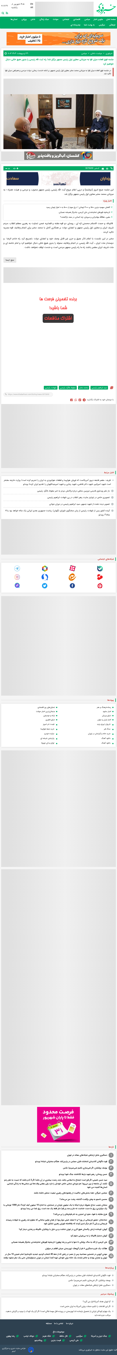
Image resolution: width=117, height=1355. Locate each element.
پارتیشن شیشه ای (47, 738)
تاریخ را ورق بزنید (103, 724)
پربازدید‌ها (109, 1268)
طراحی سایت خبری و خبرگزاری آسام (14, 1350)
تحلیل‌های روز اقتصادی (46, 707)
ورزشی (24, 19)
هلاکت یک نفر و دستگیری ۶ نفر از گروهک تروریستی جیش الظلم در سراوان (76, 1248)
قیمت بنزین (56, 1340)
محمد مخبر (83, 387)
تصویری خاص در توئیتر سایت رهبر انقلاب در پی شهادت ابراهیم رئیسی (78, 497)
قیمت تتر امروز (48, 724)
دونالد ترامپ (28, 1336)
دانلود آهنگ (105, 738)
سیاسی (87, 19)
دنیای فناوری (50, 719)
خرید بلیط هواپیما (47, 728)
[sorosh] (45, 580)
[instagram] (17, 580)
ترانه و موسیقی (49, 715)
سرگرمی (102, 24)
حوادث (56, 19)
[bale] (100, 571)
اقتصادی (77, 19)
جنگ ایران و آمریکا (99, 1336)
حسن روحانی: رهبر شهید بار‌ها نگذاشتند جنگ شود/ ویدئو (83, 1174)
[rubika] (45, 571)
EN (31, 4)
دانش (33, 19)
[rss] (6, 13)
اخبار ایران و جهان (104, 719)
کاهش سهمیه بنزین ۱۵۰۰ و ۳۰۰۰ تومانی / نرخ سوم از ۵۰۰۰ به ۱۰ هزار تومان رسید (78, 207)
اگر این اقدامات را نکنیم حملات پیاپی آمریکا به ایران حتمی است (85, 1306)
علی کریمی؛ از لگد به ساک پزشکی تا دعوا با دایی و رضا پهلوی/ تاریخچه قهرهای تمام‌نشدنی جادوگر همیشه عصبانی (59, 1242)
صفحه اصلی (111, 19)
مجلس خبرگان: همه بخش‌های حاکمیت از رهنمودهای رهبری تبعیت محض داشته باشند (70, 1192)
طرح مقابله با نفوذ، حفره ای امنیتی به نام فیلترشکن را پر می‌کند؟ (80, 1214)
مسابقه (49, 1323)
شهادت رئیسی (50, 387)
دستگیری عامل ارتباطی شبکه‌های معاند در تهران (87, 1155)
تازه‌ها (111, 1147)
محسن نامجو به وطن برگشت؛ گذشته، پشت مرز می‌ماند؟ (83, 1199)
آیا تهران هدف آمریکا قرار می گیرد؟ (96, 1301)
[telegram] (17, 571)
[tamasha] (100, 580)
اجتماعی (66, 19)
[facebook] (71, 400)
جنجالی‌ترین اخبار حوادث (45, 711)
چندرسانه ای (75, 24)
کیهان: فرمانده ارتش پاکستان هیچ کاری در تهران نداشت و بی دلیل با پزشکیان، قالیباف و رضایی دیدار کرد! (63, 1229)
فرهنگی (112, 24)
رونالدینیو (38, 1340)
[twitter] (80, 400)
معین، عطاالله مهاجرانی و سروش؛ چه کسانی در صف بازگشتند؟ (85, 217)
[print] (107, 168)
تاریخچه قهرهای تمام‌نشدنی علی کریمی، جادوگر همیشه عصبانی (84, 212)
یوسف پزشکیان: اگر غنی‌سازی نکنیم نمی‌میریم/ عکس (85, 1167)
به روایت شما (89, 24)
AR (31, 7)
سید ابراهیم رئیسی (99, 387)
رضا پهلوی (10, 1336)
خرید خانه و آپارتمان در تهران (99, 733)
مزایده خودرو (49, 733)
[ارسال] (103, 168)
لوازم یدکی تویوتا (47, 743)
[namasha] (100, 588)
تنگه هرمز (47, 1336)
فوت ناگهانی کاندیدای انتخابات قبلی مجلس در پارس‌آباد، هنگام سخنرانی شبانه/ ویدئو (71, 1161)
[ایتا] (72, 580)
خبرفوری (88, 1349)
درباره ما (70, 1323)
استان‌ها (14, 19)
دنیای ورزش (106, 715)
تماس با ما (59, 1323)
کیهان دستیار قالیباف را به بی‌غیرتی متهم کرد (88, 1235)
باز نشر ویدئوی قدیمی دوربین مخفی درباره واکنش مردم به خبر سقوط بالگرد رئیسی (73, 491)
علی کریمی (74, 1340)
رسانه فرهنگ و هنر (104, 707)
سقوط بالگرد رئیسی (68, 387)
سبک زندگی (44, 19)
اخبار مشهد (107, 711)
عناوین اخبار (98, 19)
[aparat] (72, 571)
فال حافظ (63, 1336)
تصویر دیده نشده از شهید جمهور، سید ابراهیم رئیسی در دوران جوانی (79, 504)
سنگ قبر (107, 728)
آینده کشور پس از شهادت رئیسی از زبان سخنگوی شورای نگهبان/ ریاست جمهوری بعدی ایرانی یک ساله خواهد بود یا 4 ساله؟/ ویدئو (57, 512)
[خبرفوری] (105, 9)
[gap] (17, 588)
